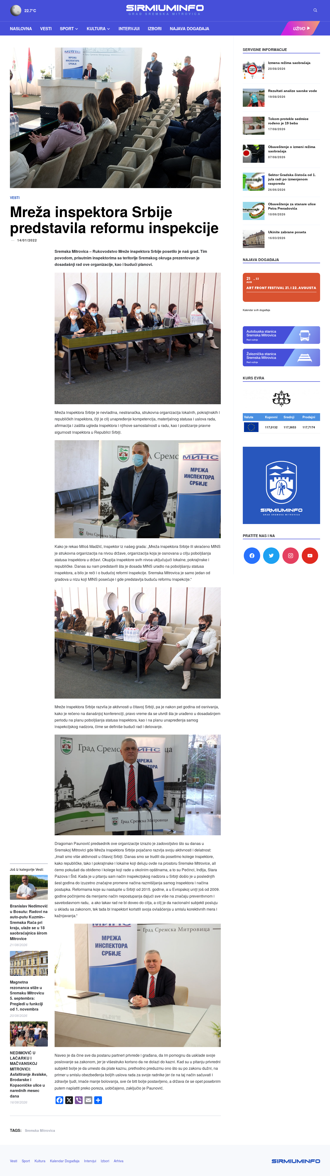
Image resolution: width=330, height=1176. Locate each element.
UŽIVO (299, 28)
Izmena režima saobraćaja (289, 63)
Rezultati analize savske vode (292, 91)
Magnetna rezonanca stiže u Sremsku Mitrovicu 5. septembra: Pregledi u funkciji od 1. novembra (27, 995)
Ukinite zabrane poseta (287, 232)
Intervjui (129, 28)
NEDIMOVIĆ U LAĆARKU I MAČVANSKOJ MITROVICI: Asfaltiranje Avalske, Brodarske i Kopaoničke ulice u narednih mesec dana (28, 1074)
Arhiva (118, 1160)
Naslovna (21, 28)
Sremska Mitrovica (40, 1130)
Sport (67, 28)
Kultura (96, 28)
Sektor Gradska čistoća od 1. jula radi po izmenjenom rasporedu (292, 179)
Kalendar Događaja (64, 1160)
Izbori (155, 28)
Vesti (46, 28)
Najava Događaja (189, 28)
